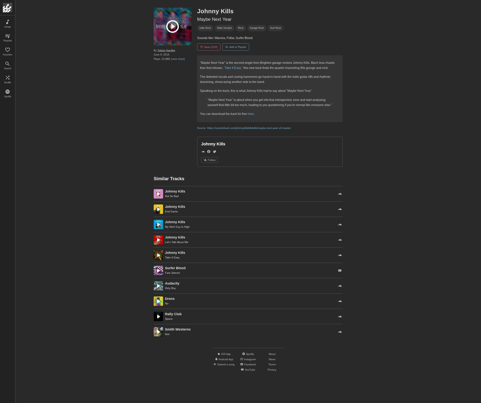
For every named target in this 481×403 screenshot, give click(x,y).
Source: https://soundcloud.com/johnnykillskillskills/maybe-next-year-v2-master (244, 127)
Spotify (250, 353)
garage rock (257, 28)
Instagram (250, 359)
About (272, 353)
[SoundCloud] (203, 152)
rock (241, 28)
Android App (226, 359)
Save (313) (210, 46)
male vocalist (224, 28)
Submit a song (226, 364)
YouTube (250, 369)
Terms (272, 364)
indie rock (205, 28)
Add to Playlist (237, 46)
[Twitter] (214, 152)
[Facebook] (209, 152)
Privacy (272, 369)
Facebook (250, 364)
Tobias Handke (166, 50)
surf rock (275, 28)
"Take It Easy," (233, 67)
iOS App (226, 353)
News (272, 359)
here (251, 113)
